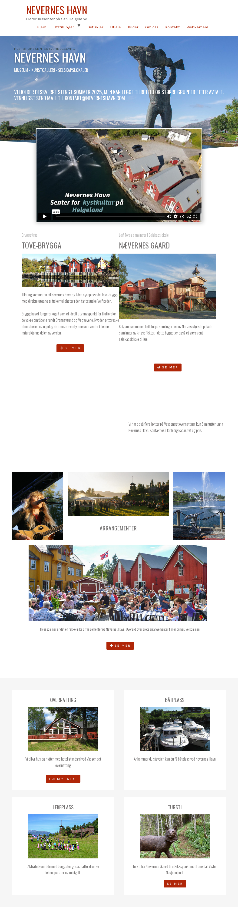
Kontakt (172, 27)
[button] (70, 348)
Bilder (133, 27)
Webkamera (197, 27)
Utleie (115, 27)
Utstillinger (63, 27)
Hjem (41, 27)
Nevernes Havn (56, 9)
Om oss (151, 27)
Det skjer (95, 27)
